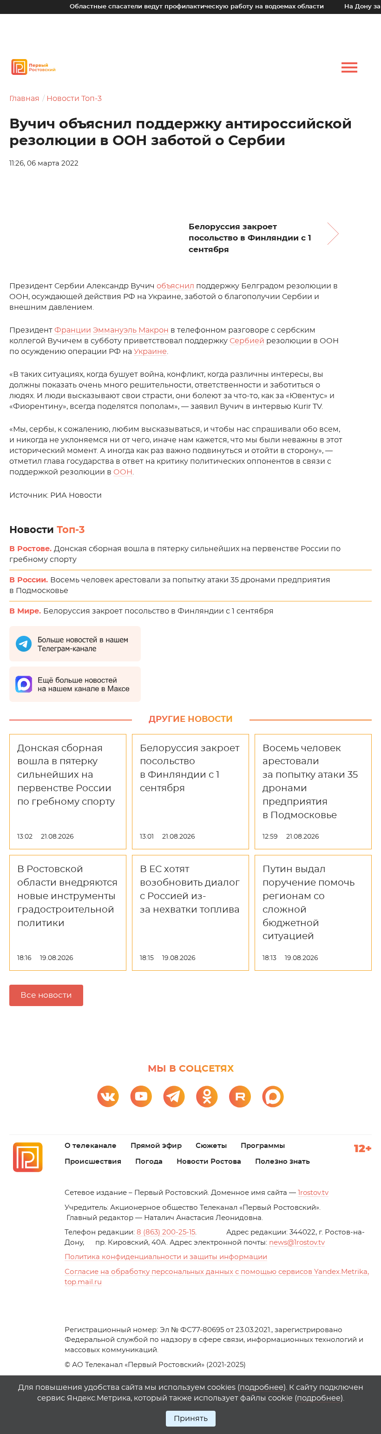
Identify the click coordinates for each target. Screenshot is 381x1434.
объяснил (175, 286)
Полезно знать (282, 1161)
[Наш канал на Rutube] (240, 1096)
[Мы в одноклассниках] (207, 1096)
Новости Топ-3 (74, 98)
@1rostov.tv (297, 1242)
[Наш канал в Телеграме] (174, 1096)
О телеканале (91, 1145)
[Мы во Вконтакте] (108, 1096)
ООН (122, 472)
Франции (72, 330)
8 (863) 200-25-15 (166, 1232)
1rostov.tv (313, 1192)
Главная (24, 98)
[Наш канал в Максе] (273, 1096)
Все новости (46, 995)
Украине (150, 351)
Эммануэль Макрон (131, 330)
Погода (149, 1161)
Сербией (247, 341)
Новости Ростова (209, 1161)
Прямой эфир (156, 1145)
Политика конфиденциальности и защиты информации (166, 1257)
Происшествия (93, 1161)
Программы (263, 1145)
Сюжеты (211, 1145)
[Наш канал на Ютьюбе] (141, 1096)
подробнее (261, 1387)
